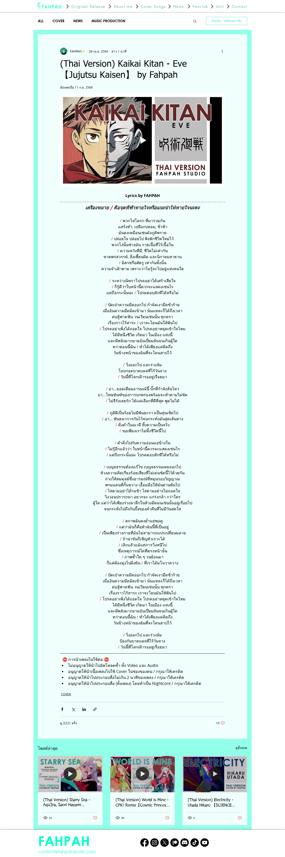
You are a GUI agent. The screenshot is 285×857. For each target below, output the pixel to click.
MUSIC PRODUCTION (108, 21)
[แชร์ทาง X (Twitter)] (73, 709)
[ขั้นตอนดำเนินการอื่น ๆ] (222, 51)
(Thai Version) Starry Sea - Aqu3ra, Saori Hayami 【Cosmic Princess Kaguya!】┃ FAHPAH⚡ (69, 802)
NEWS (78, 21)
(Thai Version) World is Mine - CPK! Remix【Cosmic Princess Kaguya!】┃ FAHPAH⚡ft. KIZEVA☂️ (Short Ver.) (142, 803)
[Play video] (142, 140)
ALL (41, 21)
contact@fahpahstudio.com (67, 851)
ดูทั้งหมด (241, 748)
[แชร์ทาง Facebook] (62, 709)
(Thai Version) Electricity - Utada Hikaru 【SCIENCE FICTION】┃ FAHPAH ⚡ (210, 803)
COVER (58, 21)
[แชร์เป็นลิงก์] (95, 709)
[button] (195, 21)
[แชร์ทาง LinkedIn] (84, 709)
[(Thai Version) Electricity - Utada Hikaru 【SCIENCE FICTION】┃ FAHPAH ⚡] (214, 774)
